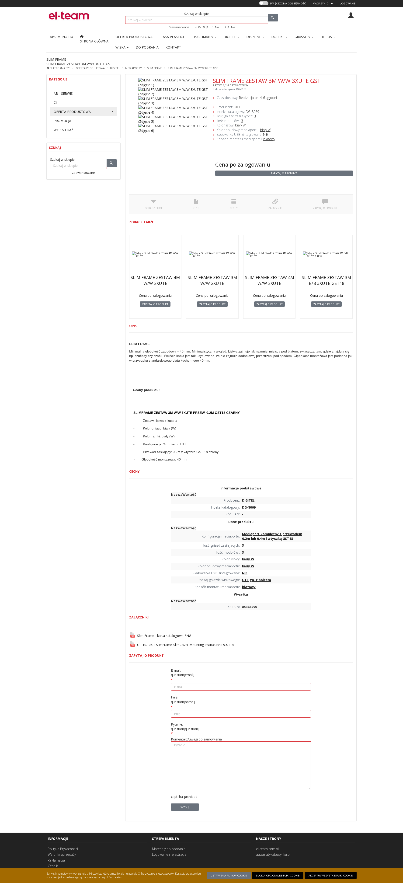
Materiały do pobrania (168, 849)
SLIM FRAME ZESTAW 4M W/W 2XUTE (155, 280)
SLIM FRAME (154, 68)
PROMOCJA (200, 27)
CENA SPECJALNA (223, 27)
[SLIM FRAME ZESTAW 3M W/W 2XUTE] (212, 254)
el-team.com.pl (267, 849)
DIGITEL (115, 68)
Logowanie (347, 3)
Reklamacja (56, 860)
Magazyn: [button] (321, 3)
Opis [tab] (196, 208)
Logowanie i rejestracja (169, 854)
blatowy (269, 139)
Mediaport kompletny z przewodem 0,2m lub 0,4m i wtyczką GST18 (272, 536)
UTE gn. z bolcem (256, 580)
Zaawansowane (179, 27)
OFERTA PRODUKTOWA (134, 37)
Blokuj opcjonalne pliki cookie (277, 875)
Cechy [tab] (233, 208)
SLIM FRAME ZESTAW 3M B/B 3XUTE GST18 (326, 280)
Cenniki (53, 866)
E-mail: (182, 672)
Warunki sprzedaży (62, 854)
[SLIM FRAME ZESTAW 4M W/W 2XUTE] (155, 254)
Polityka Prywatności (63, 849)
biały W (240, 125)
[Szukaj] (273, 17)
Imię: (183, 699)
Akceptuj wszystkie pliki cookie (331, 875)
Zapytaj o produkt (284, 173)
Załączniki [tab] (275, 208)
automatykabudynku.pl (273, 854)
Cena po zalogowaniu (242, 164)
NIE (265, 134)
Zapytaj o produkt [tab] (325, 208)
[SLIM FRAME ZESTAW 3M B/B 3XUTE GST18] (326, 254)
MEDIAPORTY (133, 68)
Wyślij (185, 807)
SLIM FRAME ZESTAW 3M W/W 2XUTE (212, 280)
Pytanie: (185, 726)
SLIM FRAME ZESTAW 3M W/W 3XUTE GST (192, 68)
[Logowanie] (351, 14)
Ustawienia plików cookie (229, 875)
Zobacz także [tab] (154, 208)
